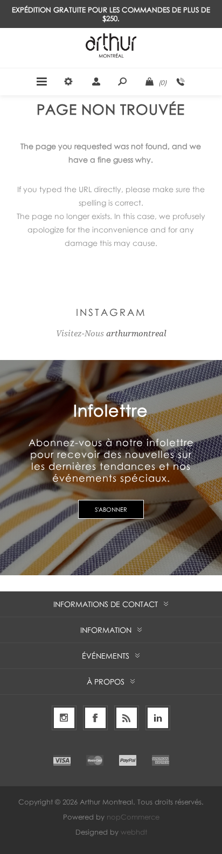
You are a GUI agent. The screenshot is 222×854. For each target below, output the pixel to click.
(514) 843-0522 (180, 81)
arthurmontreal (136, 333)
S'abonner (111, 509)
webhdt (134, 832)
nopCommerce (133, 817)
